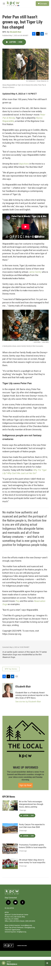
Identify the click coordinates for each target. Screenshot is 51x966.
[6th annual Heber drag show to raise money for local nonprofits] (10, 864)
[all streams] (48, 963)
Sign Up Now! (25, 785)
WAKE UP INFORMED (25, 767)
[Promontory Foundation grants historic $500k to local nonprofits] (10, 849)
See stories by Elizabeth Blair (28, 701)
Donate (43, 4)
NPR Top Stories (11, 669)
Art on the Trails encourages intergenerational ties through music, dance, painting (31, 804)
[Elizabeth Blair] (7, 690)
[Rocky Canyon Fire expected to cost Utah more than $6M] (10, 828)
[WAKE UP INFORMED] (25, 739)
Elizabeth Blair (15, 32)
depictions (24, 163)
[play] (3, 963)
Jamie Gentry (35, 272)
